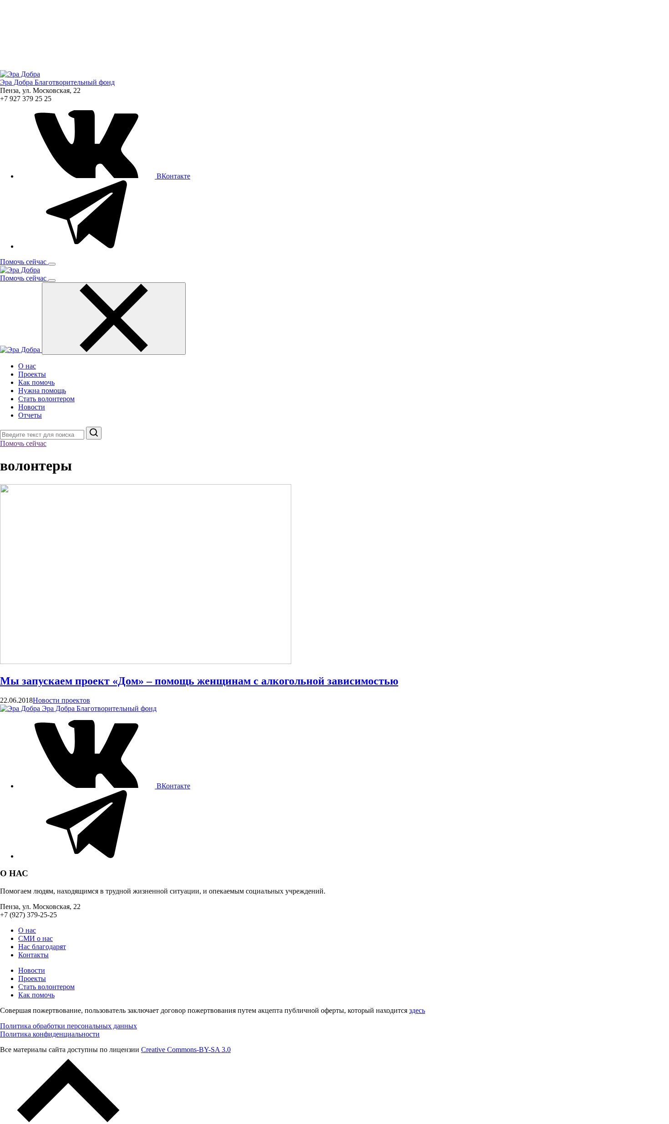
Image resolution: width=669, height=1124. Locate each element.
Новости (31, 407)
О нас (27, 366)
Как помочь (36, 382)
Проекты (32, 374)
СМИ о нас (35, 938)
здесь (417, 1010)
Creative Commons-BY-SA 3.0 (186, 1049)
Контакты (33, 955)
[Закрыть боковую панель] (114, 318)
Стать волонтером (46, 399)
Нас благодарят (42, 946)
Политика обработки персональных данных (68, 1026)
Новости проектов (61, 700)
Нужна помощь (42, 390)
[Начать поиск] (93, 433)
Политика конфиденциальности (50, 1034)
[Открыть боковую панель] (52, 264)
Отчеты (30, 415)
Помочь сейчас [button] (24, 262)
